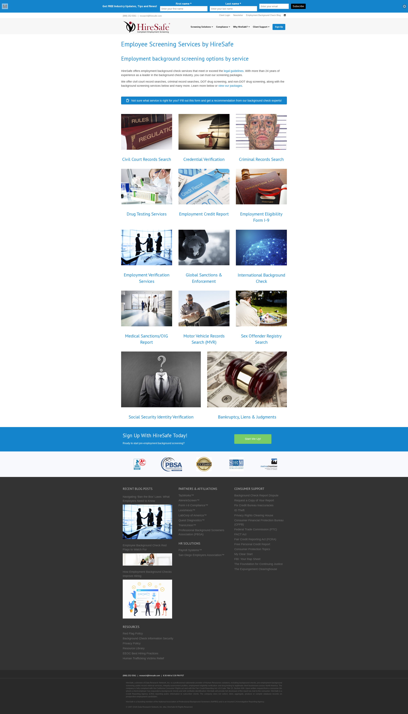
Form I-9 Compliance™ (193, 505)
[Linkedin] (285, 15)
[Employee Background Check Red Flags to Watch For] (147, 559)
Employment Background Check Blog (263, 15)
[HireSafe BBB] (139, 464)
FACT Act (240, 534)
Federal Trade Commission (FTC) (255, 529)
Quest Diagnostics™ (191, 520)
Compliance (222, 27)
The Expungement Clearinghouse (255, 569)
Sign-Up (279, 27)
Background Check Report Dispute (256, 495)
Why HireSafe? (240, 27)
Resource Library (134, 648)
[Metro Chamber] (269, 464)
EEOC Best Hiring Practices (140, 653)
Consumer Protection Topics (252, 549)
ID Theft (239, 510)
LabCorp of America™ (192, 515)
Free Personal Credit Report (252, 544)
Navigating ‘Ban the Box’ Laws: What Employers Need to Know (146, 498)
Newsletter (238, 15)
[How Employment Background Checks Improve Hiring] (147, 599)
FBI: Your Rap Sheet (247, 559)
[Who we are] (204, 464)
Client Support (260, 27)
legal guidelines (234, 71)
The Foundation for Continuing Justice (258, 564)
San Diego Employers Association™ (201, 555)
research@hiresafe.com (151, 16)
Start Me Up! (253, 438)
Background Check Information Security (148, 638)
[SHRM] (236, 464)
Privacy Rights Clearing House (253, 515)
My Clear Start (243, 554)
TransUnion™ (187, 525)
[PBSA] (171, 464)
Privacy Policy (132, 643)
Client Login (224, 15)
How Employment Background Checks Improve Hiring (147, 574)
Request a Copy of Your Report (254, 500)
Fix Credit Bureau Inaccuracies (253, 505)
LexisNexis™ (186, 510)
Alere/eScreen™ (189, 500)
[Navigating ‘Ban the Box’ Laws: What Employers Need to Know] (147, 522)
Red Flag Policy (133, 633)
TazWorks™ (186, 495)
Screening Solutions (201, 27)
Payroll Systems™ (190, 550)
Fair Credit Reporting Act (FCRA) (255, 539)
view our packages (230, 85)
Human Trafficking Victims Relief (143, 658)
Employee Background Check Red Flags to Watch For (145, 547)
